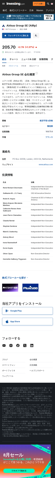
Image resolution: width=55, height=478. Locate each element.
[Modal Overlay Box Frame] (25, 461)
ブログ (5, 359)
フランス (49, 137)
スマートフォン (8, 365)
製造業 (50, 126)
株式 (5, 10)
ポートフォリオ (8, 370)
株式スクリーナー (18, 10)
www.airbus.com (46, 164)
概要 (3, 66)
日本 (31, 10)
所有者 (23, 66)
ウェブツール (7, 376)
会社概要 (33, 359)
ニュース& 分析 (28, 59)
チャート (14, 59)
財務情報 (43, 59)
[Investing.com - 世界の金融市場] (16, 3)
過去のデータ (34, 66)
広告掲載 (33, 365)
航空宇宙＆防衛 (46, 120)
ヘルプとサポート (37, 370)
